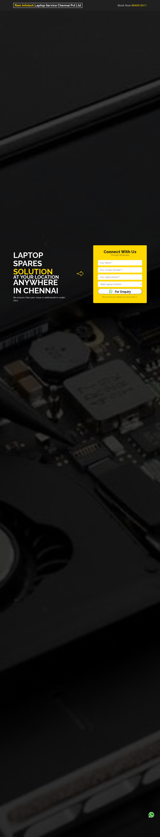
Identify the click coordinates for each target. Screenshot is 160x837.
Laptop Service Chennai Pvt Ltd (48, 5)
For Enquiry (121, 291)
